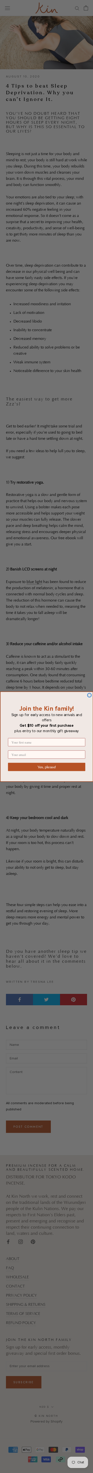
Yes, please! (46, 766)
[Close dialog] (89, 695)
